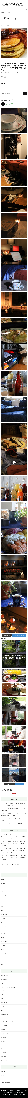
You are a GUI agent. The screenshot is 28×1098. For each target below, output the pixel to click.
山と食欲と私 (4, 1037)
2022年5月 (3, 902)
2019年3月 (3, 933)
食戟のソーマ (4, 1056)
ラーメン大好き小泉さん (7, 1025)
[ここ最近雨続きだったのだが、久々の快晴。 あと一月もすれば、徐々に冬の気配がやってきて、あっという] (14, 515)
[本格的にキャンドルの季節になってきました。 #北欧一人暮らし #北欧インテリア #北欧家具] (14, 304)
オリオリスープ (4, 1002)
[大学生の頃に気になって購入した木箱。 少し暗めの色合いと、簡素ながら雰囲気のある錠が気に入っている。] (14, 225)
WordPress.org (6, 1082)
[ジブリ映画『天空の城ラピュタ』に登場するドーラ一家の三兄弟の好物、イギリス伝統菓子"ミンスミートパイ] (14, 436)
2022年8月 (3, 891)
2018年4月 (3, 953)
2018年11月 (4, 941)
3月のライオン (4, 975)
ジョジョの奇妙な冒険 (6, 1014)
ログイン (3, 1071)
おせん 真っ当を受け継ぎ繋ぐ (8, 987)
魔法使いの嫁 (14, 61)
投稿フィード (4, 1075)
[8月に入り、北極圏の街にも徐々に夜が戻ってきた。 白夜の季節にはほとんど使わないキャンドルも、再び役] (14, 620)
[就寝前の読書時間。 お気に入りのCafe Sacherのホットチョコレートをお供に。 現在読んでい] (14, 462)
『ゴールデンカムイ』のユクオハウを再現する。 (13, 824)
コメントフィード (5, 1079)
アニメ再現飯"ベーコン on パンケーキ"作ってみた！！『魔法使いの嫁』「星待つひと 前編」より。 (13, 66)
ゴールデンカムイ (5, 1006)
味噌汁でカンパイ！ (6, 1033)
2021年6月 (3, 910)
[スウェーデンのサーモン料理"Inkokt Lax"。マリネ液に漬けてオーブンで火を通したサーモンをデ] (14, 541)
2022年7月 (3, 895)
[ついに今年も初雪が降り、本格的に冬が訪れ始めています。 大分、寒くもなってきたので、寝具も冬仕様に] (14, 409)
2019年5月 (3, 926)
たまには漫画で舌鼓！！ (14, 3)
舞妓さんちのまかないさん (7, 1048)
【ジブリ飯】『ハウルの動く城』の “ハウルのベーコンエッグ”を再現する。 (13, 804)
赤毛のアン (3, 1052)
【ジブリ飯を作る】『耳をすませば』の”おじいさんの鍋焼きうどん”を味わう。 (13, 814)
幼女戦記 (3, 1041)
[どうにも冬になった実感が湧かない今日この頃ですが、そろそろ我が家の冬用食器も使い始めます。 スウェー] (14, 120)
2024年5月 (3, 883)
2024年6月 (3, 879)
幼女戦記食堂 (4, 1045)
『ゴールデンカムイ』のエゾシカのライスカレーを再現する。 (14, 819)
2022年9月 (3, 887)
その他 (2, 991)
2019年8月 (3, 918)
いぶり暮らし (4, 979)
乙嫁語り (3, 1029)
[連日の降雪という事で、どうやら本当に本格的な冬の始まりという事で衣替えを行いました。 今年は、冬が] (14, 357)
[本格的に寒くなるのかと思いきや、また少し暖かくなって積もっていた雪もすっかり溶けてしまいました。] (14, 146)
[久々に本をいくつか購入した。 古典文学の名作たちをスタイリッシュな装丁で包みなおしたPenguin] (14, 567)
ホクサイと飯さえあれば (7, 1021)
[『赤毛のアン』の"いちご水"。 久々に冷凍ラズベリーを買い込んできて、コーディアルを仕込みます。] (14, 383)
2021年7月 (3, 906)
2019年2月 (3, 937)
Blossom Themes (7, 1094)
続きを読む (3, 83)
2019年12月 (4, 914)
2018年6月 (3, 949)
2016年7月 (3, 960)
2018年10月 (4, 945)
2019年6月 (3, 922)
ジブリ (2, 1010)
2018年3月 (3, 957)
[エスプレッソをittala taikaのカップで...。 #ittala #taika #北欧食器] (14, 594)
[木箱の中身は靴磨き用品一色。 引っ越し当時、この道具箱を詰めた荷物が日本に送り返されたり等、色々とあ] (14, 199)
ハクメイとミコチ (5, 1018)
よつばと (3, 998)
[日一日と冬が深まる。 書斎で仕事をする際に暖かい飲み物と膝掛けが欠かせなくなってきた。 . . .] (14, 252)
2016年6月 (3, 964)
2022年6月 (3, 899)
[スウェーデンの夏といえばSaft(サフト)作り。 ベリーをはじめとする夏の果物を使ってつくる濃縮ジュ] (14, 488)
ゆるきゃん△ (4, 994)
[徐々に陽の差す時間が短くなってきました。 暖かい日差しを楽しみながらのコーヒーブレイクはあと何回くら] (14, 278)
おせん (2, 983)
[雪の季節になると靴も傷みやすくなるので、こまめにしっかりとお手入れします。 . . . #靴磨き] (14, 173)
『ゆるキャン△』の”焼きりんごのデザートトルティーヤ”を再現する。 (13, 809)
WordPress (22, 1094)
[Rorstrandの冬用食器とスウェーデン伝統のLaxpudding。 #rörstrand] (14, 331)
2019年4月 (3, 930)
